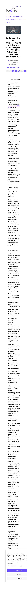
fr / (18, 6)
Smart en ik (9, 14)
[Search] (13, 6)
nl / (16, 6)
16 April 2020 (14, 62)
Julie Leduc (15, 60)
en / (20, 6)
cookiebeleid (13, 566)
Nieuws (9, 67)
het (9, 106)
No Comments (14, 64)
